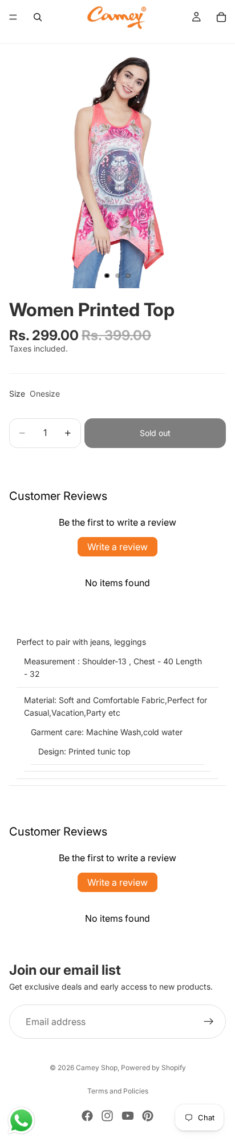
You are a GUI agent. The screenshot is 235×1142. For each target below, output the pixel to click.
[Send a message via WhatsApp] (21, 1120)
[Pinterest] (148, 1116)
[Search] (37, 17)
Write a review (117, 546)
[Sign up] (209, 1022)
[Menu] (13, 17)
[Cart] (221, 17)
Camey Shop (97, 1067)
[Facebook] (87, 1116)
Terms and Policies (117, 1091)
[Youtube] (128, 1116)
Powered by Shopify (153, 1067)
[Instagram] (107, 1116)
